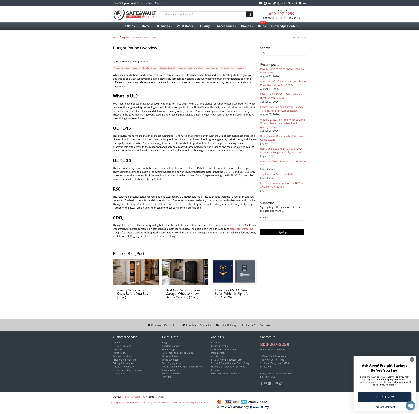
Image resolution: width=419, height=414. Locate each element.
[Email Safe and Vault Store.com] (276, 383)
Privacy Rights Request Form (226, 359)
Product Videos (170, 359)
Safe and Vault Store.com (132, 396)
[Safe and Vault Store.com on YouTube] (260, 3)
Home (115, 37)
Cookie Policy (132, 402)
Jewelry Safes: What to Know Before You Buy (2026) (133, 293)
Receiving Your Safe (124, 366)
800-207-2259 (282, 14)
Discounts (118, 349)
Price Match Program (124, 359)
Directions (265, 366)
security (240, 68)
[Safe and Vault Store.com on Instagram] (265, 3)
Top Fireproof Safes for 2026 (276, 174)
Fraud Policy (119, 352)
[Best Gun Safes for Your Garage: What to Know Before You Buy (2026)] (185, 272)
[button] (410, 405)
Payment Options (122, 356)
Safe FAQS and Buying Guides (178, 352)
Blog (164, 342)
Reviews (215, 370)
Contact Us (119, 342)
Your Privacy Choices (150, 402)
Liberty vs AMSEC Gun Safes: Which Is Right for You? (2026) (232, 293)
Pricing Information (123, 363)
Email (264, 217)
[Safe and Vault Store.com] (135, 14)
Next (304, 38)
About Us (216, 342)
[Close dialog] (412, 359)
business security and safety (191, 68)
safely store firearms (241, 228)
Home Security (227, 68)
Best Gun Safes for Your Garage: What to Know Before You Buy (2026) (183, 293)
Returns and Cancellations (127, 370)
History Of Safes (171, 356)
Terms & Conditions (171, 402)
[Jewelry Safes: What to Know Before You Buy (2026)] (136, 272)
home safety (212, 68)
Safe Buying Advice (172, 363)
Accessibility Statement (194, 402)
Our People (217, 356)
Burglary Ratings (171, 345)
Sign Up (282, 232)
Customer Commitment (224, 349)
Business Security (167, 68)
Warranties (119, 373)
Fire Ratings (168, 349)
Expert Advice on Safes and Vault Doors (139, 37)
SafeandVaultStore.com (273, 356)
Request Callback (385, 407)
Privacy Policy (118, 402)
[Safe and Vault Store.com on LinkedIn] (269, 3)
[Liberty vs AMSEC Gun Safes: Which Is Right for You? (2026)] (234, 272)
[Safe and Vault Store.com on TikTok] (274, 3)
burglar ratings (149, 68)
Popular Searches (171, 373)
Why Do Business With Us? (225, 373)
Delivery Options (122, 345)
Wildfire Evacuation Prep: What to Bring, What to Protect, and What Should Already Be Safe (282, 123)
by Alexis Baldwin (121, 61)
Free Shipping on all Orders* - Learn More (137, 3)
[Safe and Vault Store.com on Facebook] (256, 3)
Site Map (167, 376)
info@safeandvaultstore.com (276, 373)
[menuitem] (128, 26)
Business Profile (219, 345)
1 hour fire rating (121, 68)
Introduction (218, 352)
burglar (136, 68)
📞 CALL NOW (385, 397)
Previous (296, 38)
